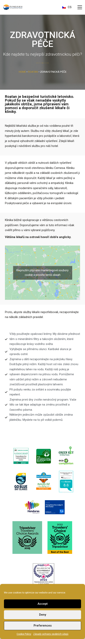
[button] (79, 7)
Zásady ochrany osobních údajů (50, 634)
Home (22, 71)
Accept (43, 604)
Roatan (33, 71)
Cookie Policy (24, 634)
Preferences (43, 625)
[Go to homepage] (13, 7)
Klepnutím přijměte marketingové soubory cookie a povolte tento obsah (42, 272)
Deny (42, 614)
